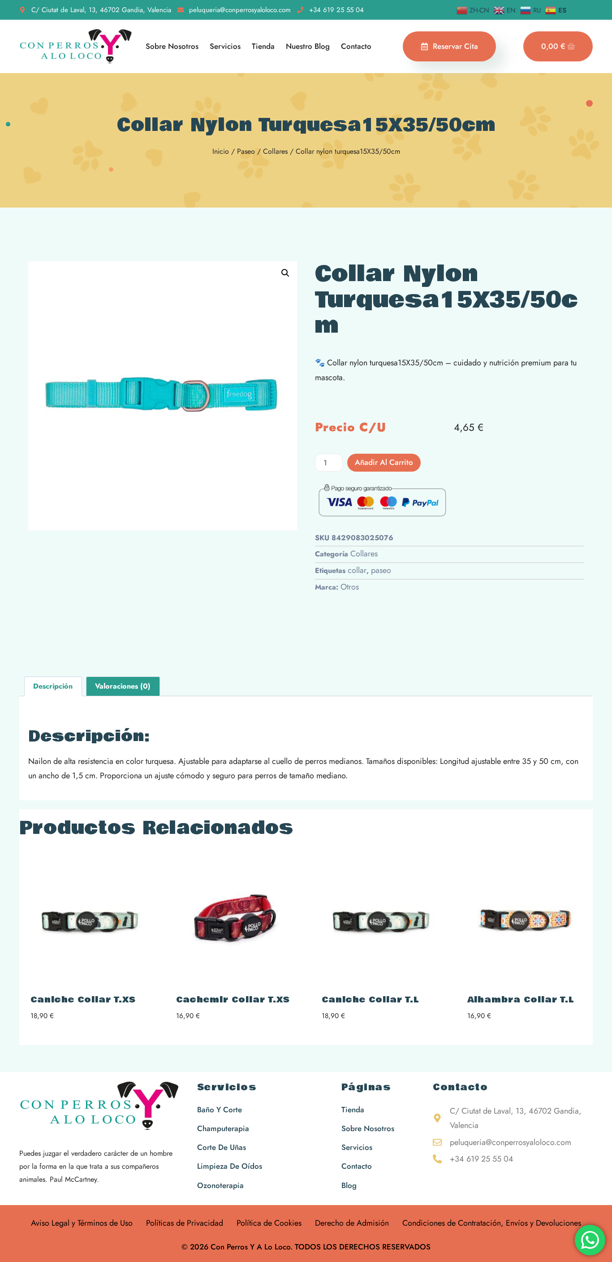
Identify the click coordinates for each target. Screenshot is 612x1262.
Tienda (263, 46)
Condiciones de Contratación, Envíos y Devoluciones (491, 1223)
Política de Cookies (269, 1223)
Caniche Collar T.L (370, 999)
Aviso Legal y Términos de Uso (82, 1223)
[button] (285, 273)
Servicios (225, 46)
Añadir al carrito (384, 462)
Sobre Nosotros (172, 46)
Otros (349, 587)
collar (357, 570)
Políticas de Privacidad (184, 1223)
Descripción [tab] (53, 686)
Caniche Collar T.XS (83, 999)
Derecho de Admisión (352, 1223)
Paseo (246, 151)
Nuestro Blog (308, 46)
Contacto (356, 46)
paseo (381, 570)
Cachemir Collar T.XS (233, 999)
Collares (275, 151)
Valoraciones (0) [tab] (123, 686)
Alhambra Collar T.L (520, 999)
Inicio (220, 151)
